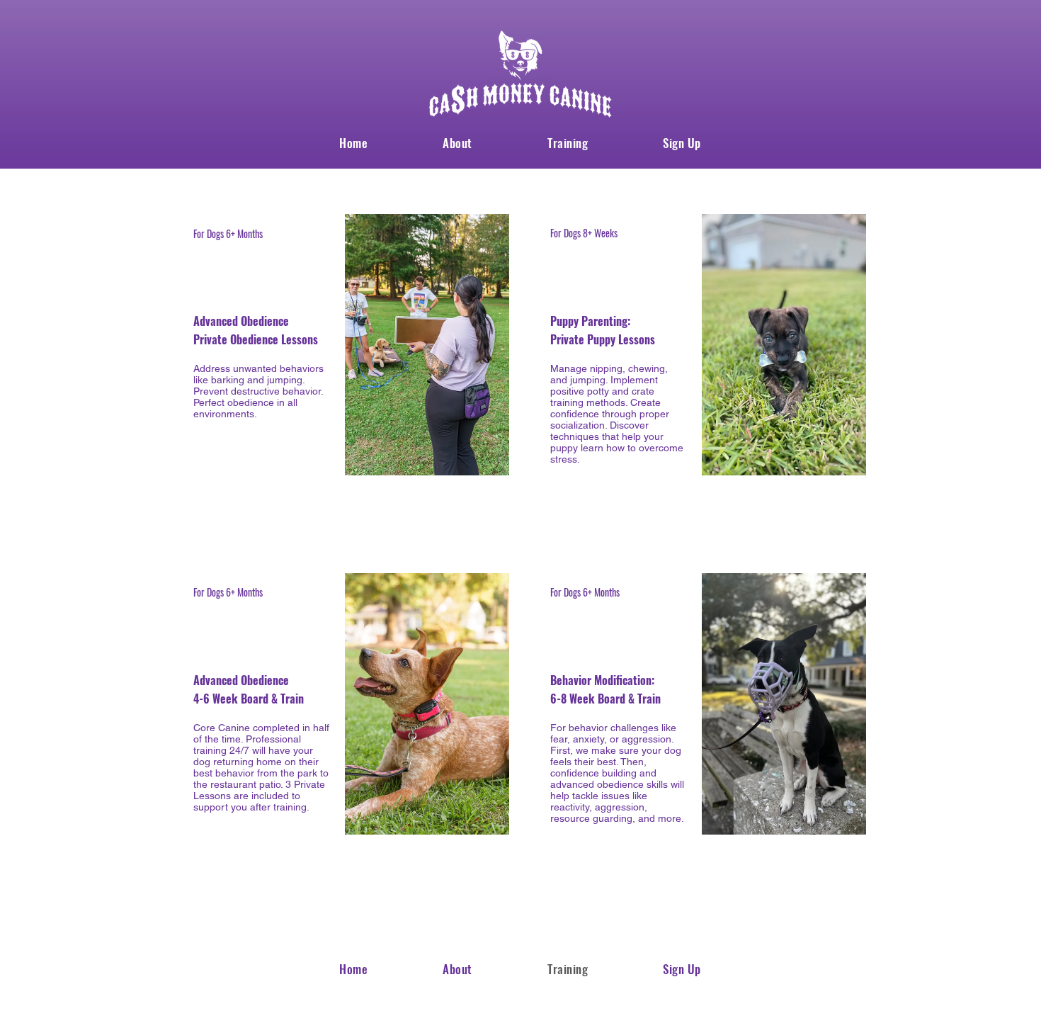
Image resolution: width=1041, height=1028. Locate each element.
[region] (341, 381)
